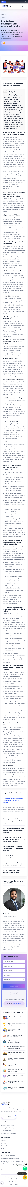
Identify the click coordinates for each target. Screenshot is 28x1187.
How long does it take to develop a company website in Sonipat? (13, 821)
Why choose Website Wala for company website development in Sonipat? (13, 848)
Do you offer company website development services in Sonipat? (13, 800)
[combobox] (14, 975)
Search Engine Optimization (9, 1133)
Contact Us (4, 1146)
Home (2, 14)
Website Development (7, 1125)
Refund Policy (14, 1184)
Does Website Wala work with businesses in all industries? (12, 857)
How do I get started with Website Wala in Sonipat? (11, 871)
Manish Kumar (7, 914)
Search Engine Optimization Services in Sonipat (15, 1076)
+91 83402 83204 (10, 1156)
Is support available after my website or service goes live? (12, 864)
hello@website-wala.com (12, 1158)
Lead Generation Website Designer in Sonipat (14, 1035)
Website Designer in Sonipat (17, 1016)
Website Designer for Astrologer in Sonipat (14, 1041)
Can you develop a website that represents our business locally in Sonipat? (13, 830)
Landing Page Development (9, 1128)
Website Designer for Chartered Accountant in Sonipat (16, 1047)
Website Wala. (16, 1177)
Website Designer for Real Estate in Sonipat (14, 1070)
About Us (3, 1140)
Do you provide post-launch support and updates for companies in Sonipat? (12, 839)
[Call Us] (25, 1177)
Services (3, 1143)
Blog (2, 1148)
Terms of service (9, 1182)
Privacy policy (19, 1182)
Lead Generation (6, 1130)
